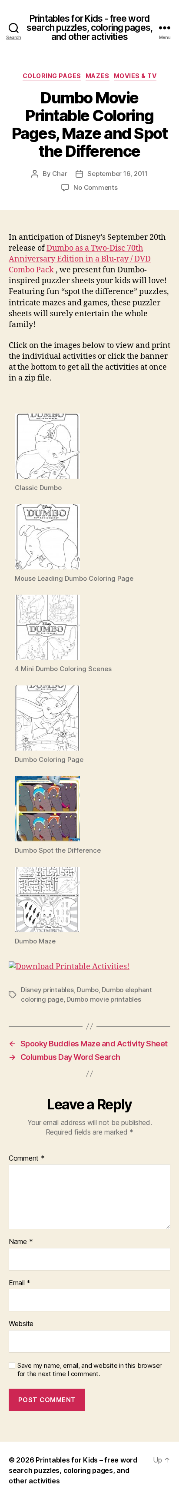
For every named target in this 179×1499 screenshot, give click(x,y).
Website (21, 1324)
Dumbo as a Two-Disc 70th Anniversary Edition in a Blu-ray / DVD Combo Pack (80, 259)
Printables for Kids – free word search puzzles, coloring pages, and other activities (73, 1470)
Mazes (97, 75)
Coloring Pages (52, 75)
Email (19, 1283)
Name (21, 1242)
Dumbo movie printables (103, 999)
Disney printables (47, 990)
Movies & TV (135, 75)
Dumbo (88, 990)
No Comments (95, 187)
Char (59, 173)
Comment (27, 1158)
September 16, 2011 (117, 173)
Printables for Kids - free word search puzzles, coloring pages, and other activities (89, 27)
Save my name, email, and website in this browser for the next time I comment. (89, 1370)
